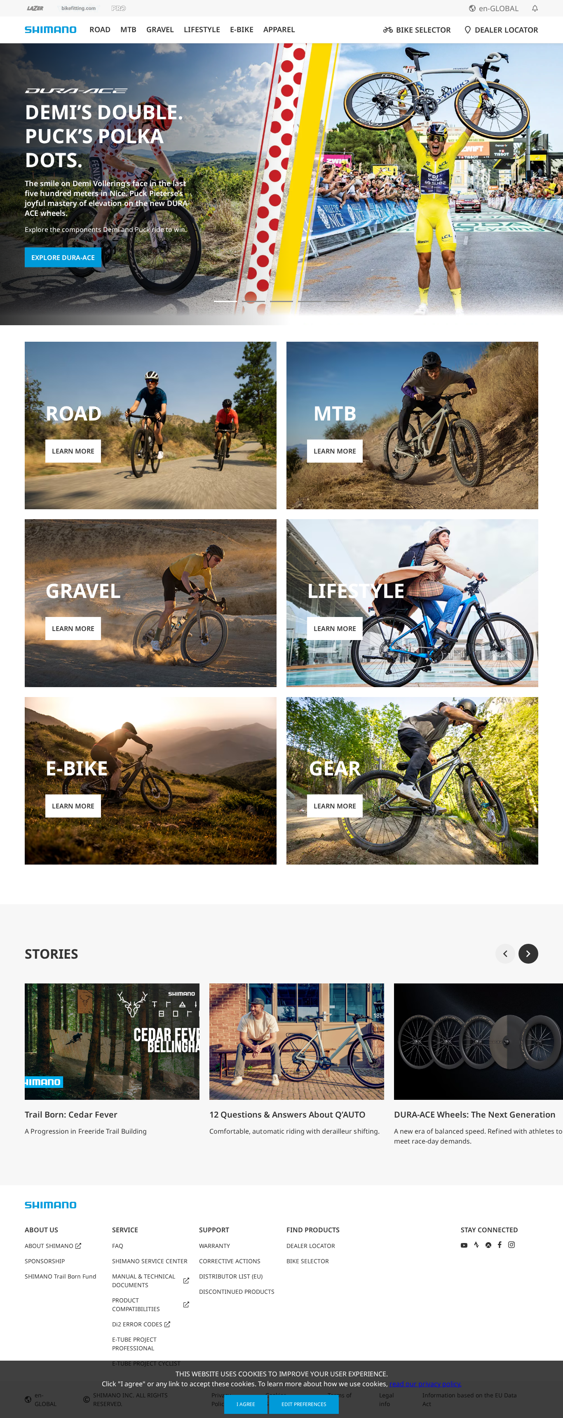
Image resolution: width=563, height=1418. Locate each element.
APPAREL (279, 29)
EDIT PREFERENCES (304, 1404)
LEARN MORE (73, 451)
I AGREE (246, 1404)
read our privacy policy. (425, 1383)
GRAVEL (160, 29)
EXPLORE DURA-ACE (63, 257)
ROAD (99, 29)
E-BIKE (241, 29)
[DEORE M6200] (309, 301)
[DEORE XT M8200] (281, 301)
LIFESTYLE (202, 29)
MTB (128, 29)
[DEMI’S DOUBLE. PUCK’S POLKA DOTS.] (225, 301)
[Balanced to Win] (253, 301)
